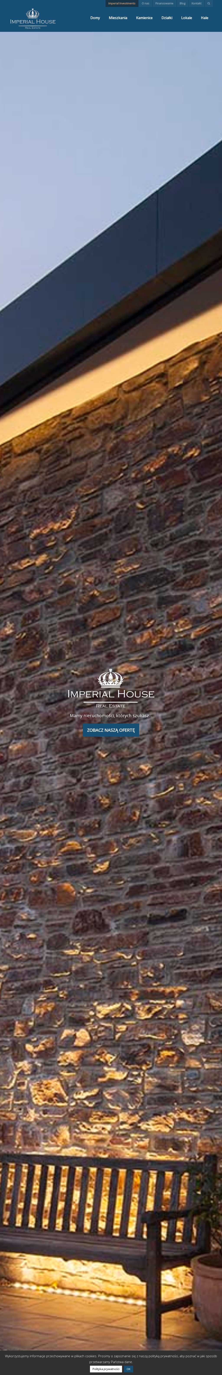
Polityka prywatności (106, 1369)
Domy (95, 17)
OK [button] (129, 1369)
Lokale (186, 17)
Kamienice (144, 17)
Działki (167, 17)
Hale (204, 17)
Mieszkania (118, 17)
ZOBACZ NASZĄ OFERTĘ (111, 730)
